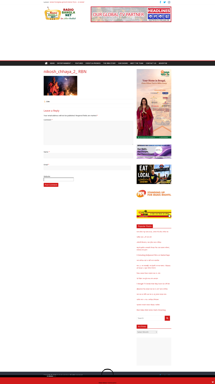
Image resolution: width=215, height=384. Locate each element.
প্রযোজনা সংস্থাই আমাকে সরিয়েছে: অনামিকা (148, 305)
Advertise (163, 63)
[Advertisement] (107, 43)
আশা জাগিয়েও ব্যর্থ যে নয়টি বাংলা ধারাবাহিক (148, 260)
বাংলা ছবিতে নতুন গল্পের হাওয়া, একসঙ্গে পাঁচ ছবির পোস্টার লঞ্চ (152, 232)
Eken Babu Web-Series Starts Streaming (151, 310)
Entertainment (64, 63)
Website (47, 176)
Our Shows (123, 63)
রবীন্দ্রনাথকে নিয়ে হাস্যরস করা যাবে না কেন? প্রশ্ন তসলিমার (152, 289)
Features (79, 63)
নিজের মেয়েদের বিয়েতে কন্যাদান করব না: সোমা (148, 273)
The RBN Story (109, 63)
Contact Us (151, 63)
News (52, 63)
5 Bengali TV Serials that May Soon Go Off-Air (153, 284)
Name (47, 152)
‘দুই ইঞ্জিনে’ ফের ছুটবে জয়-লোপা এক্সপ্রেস (147, 278)
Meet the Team (136, 63)
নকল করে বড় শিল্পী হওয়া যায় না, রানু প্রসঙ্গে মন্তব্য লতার (151, 294)
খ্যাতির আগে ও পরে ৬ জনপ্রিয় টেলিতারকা (148, 299)
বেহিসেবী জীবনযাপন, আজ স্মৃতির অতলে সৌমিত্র (149, 242)
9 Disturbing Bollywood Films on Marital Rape (153, 255)
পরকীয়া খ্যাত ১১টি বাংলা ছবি (144, 237)
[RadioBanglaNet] (46, 63)
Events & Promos (93, 63)
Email (46, 164)
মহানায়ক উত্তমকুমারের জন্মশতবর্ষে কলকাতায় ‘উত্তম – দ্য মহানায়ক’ (67, 2)
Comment (48, 120)
